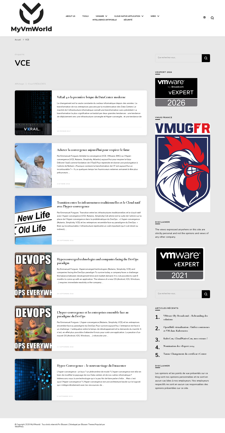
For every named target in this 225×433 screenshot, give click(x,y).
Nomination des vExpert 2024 (178, 346)
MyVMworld (35, 424)
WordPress (19, 426)
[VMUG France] (182, 167)
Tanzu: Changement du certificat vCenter (185, 353)
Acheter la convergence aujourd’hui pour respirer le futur (93, 150)
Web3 (153, 16)
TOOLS (85, 16)
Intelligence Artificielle (105, 20)
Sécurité (128, 20)
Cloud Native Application (127, 16)
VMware (100, 16)
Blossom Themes (87, 424)
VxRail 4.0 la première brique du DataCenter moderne (91, 97)
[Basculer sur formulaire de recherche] (212, 17)
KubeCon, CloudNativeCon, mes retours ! (185, 338)
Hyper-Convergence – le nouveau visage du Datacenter (91, 365)
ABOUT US (70, 16)
